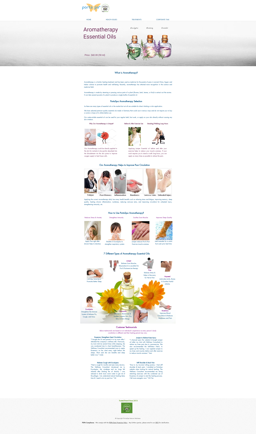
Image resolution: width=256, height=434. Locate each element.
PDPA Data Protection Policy (118, 423)
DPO (157, 423)
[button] (111, 19)
